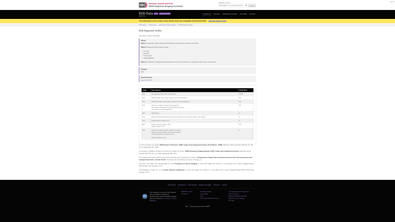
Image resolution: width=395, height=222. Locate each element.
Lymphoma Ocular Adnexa (167, 25)
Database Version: (225, 3)
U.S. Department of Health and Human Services (238, 193)
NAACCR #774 (146, 80)
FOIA (201, 196)
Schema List (207, 14)
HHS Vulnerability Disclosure (209, 198)
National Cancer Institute (236, 198)
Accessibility (204, 194)
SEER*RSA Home (186, 192)
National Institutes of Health (237, 196)
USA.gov (231, 200)
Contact (252, 14)
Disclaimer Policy (205, 192)
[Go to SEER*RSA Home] (162, 5)
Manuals (217, 14)
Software (243, 14)
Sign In (392, 2)
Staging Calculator (230, 14)
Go (252, 5)
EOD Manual (192, 185)
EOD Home (142, 25)
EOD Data (154, 14)
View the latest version (217, 21)
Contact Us (184, 194)
